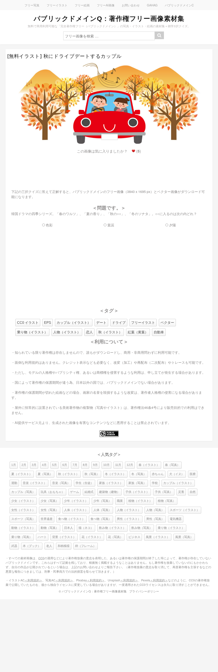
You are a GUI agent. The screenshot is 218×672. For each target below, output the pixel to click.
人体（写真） (102, 510)
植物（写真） (167, 500)
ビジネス (134, 537)
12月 (130, 465)
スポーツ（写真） (23, 519)
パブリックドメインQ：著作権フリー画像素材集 (109, 18)
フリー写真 (31, 5)
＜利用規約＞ (33, 580)
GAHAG (152, 5)
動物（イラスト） (23, 527)
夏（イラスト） (21, 474)
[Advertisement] (109, 167)
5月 (54, 465)
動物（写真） (50, 527)
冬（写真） (138, 474)
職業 (120, 500)
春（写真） (172, 465)
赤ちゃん (158, 474)
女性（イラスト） (23, 510)
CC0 (41, 558)
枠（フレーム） (85, 546)
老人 (49, 546)
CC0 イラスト (28, 322)
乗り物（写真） (21, 537)
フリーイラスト (57, 5)
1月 (13, 465)
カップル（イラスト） (74, 322)
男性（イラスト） (129, 519)
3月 (34, 465)
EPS (47, 322)
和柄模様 (64, 546)
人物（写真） (155, 510)
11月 (118, 465)
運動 (14, 483)
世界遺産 (47, 519)
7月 (75, 465)
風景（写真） (184, 537)
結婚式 (89, 492)
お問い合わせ (131, 5)
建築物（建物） (109, 492)
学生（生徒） (84, 483)
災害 (181, 492)
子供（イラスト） (137, 492)
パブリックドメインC (179, 5)
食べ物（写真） (100, 519)
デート (101, 322)
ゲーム (74, 492)
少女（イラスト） (23, 500)
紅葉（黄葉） (138, 332)
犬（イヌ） (176, 474)
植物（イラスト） (140, 500)
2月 (24, 465)
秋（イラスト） (110, 332)
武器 (14, 546)
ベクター (167, 322)
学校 (155, 483)
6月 (64, 465)
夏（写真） (45, 474)
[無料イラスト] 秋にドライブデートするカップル (64, 56)
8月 (85, 465)
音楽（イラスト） (35, 483)
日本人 (68, 527)
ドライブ (119, 322)
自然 (193, 492)
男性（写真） (155, 519)
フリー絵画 (82, 5)
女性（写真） (50, 510)
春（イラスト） (149, 465)
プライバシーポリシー (144, 591)
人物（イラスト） (66, 332)
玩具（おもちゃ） (53, 492)
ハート (42, 537)
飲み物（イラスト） (112, 527)
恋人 (89, 332)
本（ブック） (32, 546)
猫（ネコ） (86, 527)
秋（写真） (92, 474)
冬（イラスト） (115, 474)
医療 (193, 474)
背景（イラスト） (64, 537)
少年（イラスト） (76, 500)
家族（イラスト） (111, 483)
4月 (44, 465)
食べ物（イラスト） (71, 519)
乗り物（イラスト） (32, 332)
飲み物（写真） (141, 527)
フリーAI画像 (106, 5)
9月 (95, 465)
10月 (106, 465)
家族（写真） (137, 483)
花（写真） (115, 537)
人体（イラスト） (76, 510)
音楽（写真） (61, 483)
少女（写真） (50, 500)
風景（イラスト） (158, 537)
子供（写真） (164, 492)
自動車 (159, 332)
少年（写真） (102, 500)
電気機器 (176, 519)
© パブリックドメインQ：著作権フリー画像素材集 (93, 591)
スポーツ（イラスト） (184, 510)
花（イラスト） (92, 537)
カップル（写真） (23, 492)
